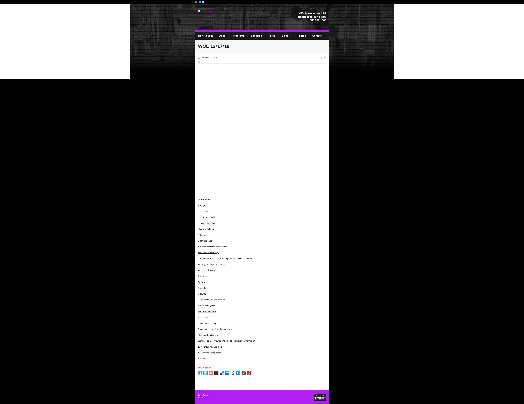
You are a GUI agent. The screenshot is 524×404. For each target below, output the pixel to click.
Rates (271, 35)
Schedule (256, 35)
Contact (316, 35)
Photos (301, 35)
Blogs (286, 35)
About (222, 35)
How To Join (205, 35)
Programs (238, 35)
